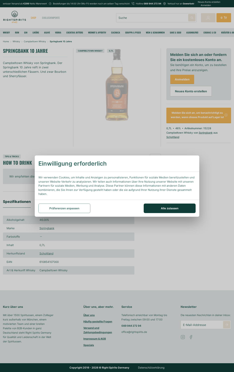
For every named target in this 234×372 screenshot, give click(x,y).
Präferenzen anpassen (64, 208)
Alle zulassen (169, 208)
